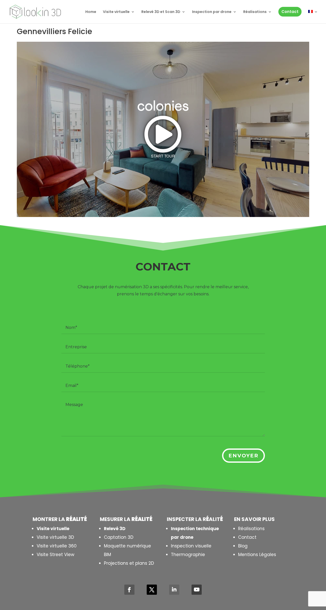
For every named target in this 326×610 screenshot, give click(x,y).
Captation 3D (118, 537)
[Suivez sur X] (152, 590)
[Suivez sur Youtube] (197, 590)
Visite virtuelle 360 (57, 546)
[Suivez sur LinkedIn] (174, 590)
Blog (243, 546)
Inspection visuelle (191, 546)
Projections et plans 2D (129, 563)
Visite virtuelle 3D (55, 537)
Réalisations (251, 529)
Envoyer (243, 456)
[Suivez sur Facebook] (129, 590)
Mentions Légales (257, 554)
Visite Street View (55, 554)
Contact (247, 537)
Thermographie (188, 554)
